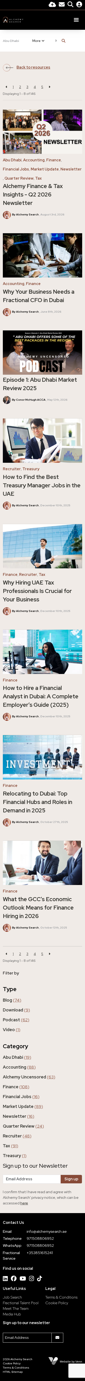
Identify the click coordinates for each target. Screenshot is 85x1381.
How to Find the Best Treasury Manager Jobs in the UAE (42, 485)
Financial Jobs (16, 169)
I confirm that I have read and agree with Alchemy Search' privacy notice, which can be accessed (41, 1197)
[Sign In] (79, 5)
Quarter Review (19, 178)
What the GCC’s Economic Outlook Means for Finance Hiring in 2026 (38, 908)
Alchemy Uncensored (29, 1077)
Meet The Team (16, 1308)
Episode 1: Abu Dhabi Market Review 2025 (40, 384)
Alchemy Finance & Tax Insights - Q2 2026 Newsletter (33, 194)
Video (11, 1029)
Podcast (16, 1019)
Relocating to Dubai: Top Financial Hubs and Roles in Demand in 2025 (37, 802)
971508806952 (40, 1238)
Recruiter (12, 469)
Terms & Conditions (61, 1297)
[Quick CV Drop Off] (52, 5)
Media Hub (12, 1314)
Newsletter (71, 169)
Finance (53, 160)
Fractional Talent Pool (20, 1302)
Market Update (45, 169)
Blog (12, 1000)
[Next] (49, 87)
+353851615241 (40, 1252)
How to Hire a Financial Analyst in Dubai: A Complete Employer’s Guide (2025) (40, 696)
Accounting (34, 160)
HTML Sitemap (13, 1372)
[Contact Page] (62, 5)
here (24, 1203)
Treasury (30, 469)
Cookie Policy (56, 1302)
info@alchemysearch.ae (47, 1231)
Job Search (12, 1297)
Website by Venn (71, 1361)
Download (16, 1010)
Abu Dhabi (11, 41)
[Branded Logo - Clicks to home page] (13, 19)
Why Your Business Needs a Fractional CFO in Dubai (38, 296)
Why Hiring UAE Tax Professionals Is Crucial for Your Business (37, 591)
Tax (38, 178)
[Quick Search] (70, 5)
